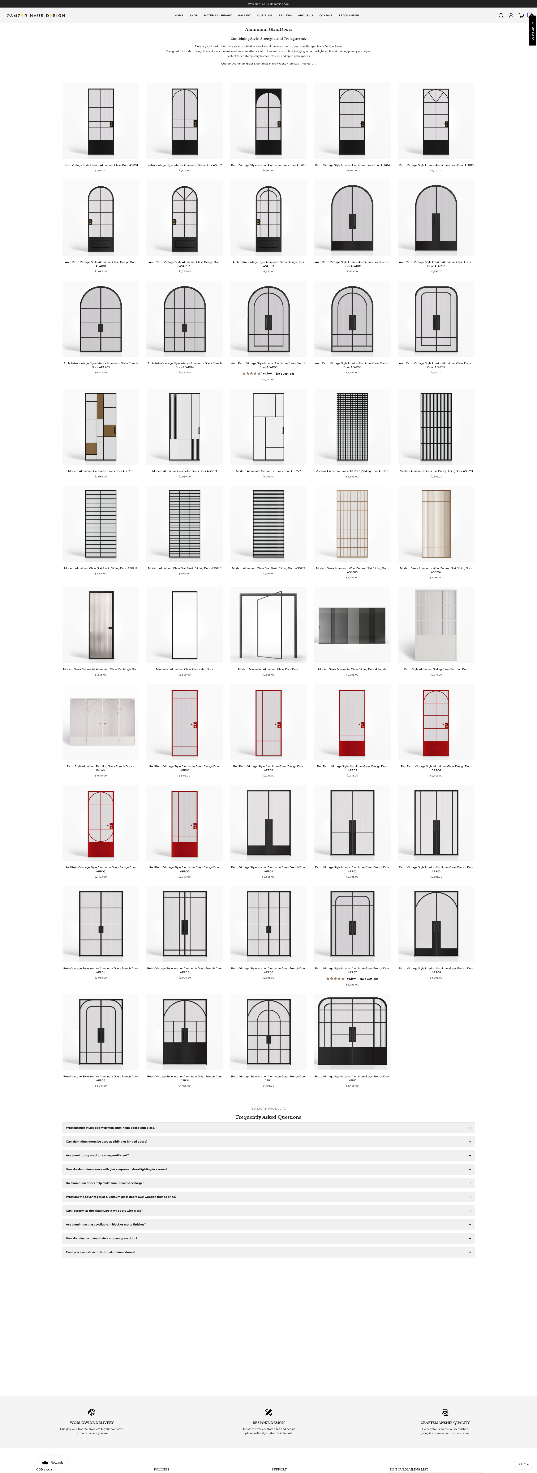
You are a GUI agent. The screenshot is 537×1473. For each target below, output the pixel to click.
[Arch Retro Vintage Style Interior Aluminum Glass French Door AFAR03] (101, 319)
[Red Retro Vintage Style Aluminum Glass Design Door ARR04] (436, 722)
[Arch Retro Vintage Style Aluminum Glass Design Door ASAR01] (101, 217)
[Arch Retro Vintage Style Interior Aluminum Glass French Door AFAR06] (352, 319)
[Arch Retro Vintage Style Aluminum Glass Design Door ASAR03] (268, 217)
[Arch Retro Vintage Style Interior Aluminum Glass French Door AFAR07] (436, 319)
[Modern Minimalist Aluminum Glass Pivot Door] (268, 625)
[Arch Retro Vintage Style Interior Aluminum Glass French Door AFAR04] (184, 319)
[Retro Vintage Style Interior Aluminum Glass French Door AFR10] (184, 1032)
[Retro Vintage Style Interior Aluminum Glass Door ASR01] (101, 121)
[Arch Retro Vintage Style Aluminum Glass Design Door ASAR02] (184, 217)
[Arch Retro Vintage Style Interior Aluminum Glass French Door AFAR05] (268, 319)
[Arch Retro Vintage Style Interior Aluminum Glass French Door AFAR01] (352, 217)
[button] (194, 15)
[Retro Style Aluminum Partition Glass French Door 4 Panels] (101, 722)
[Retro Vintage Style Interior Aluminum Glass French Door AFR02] (352, 823)
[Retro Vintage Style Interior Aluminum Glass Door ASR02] (184, 121)
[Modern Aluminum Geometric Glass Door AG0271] (184, 427)
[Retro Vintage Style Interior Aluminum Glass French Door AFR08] (436, 924)
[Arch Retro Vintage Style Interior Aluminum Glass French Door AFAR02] (436, 217)
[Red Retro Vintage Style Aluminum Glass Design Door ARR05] (101, 823)
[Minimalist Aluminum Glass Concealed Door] (184, 625)
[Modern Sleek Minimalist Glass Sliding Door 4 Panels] (352, 625)
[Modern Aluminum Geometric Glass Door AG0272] (268, 427)
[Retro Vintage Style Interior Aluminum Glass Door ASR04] (352, 121)
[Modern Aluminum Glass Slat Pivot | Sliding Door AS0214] (101, 524)
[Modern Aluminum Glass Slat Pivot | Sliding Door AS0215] (184, 524)
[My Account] (511, 15)
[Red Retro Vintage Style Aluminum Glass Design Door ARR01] (184, 722)
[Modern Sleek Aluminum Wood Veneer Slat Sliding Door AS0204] (436, 524)
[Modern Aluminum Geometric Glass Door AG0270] (101, 427)
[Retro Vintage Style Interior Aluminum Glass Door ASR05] (436, 121)
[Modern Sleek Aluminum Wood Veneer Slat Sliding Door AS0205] (352, 524)
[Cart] (521, 15)
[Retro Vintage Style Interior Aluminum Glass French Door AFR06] (268, 924)
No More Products (268, 1109)
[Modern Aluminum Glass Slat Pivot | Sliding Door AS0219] (268, 524)
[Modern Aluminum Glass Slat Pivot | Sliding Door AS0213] (436, 427)
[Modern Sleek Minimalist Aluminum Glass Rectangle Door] (101, 625)
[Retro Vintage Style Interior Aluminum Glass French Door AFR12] (352, 1032)
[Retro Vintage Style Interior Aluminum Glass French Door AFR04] (101, 924)
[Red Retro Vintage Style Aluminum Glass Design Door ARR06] (184, 823)
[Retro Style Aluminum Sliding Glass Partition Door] (436, 625)
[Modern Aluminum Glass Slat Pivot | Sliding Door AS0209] (352, 427)
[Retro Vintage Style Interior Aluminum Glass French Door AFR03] (436, 823)
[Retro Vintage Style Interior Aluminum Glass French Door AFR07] (352, 924)
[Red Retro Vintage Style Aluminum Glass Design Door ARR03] (352, 722)
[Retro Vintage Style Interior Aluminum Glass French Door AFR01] (268, 823)
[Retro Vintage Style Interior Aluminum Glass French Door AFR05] (184, 924)
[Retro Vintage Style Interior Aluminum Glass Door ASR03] (268, 121)
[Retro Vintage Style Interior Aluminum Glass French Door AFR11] (268, 1032)
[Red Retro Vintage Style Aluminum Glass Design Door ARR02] (268, 722)
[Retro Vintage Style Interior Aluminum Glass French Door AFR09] (101, 1032)
